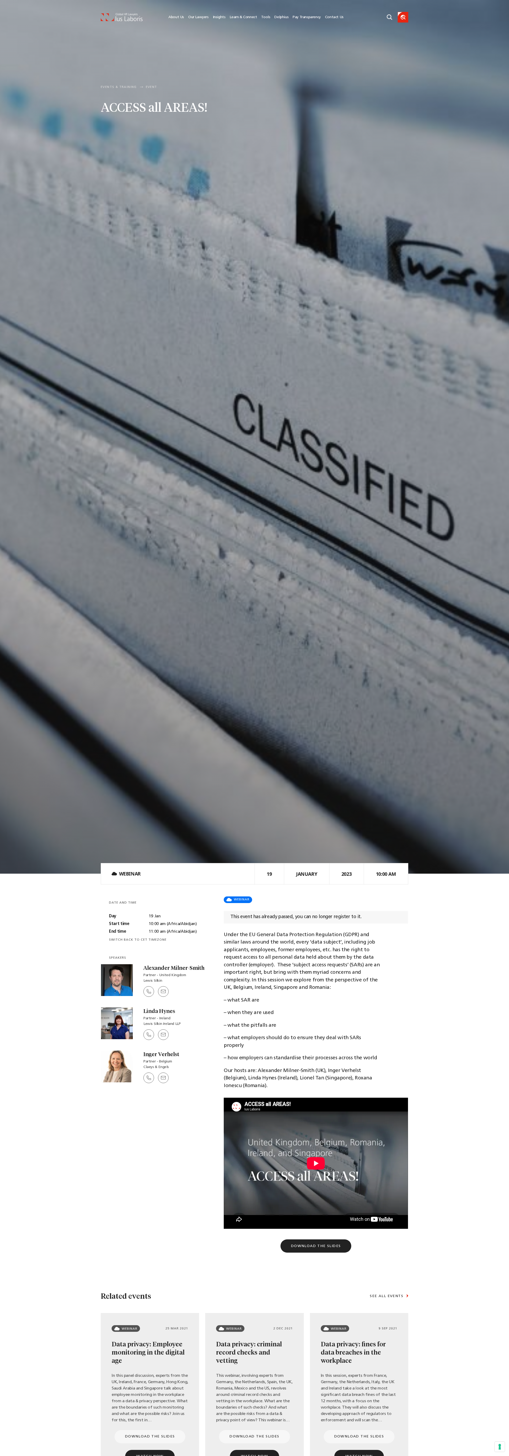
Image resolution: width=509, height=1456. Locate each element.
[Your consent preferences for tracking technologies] (500, 1447)
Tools (265, 17)
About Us (176, 17)
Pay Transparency (307, 17)
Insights (219, 17)
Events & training (119, 87)
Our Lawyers (198, 17)
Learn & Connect (243, 17)
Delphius (281, 17)
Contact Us (334, 17)
